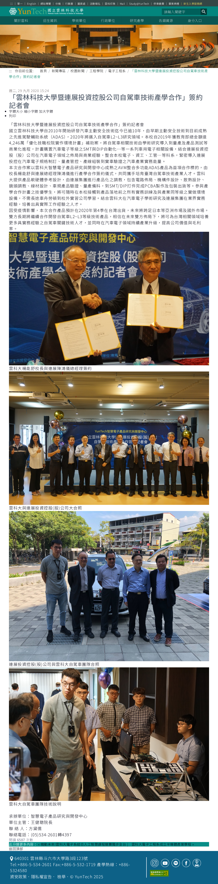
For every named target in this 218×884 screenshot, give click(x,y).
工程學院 (96, 70)
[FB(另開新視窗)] (186, 863)
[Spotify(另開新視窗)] (176, 863)
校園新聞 (77, 70)
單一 (20, 3)
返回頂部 (16, 849)
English (31, 3)
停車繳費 (158, 3)
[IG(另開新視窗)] (154, 863)
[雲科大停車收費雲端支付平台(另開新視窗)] (197, 863)
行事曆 (69, 3)
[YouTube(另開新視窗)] (165, 863)
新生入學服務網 (193, 3)
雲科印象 (110, 3)
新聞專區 (59, 70)
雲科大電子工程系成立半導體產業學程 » (163, 844)
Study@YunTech (139, 3)
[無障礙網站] (159, 873)
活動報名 (95, 3)
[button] (204, 12)
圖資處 (81, 3)
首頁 (43, 70)
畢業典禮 (174, 3)
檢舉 (61, 877)
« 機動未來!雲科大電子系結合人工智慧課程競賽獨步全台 (82, 844)
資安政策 (18, 877)
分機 (58, 3)
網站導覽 (45, 3)
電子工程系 (117, 70)
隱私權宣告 (41, 877)
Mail (122, 3)
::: (11, 3)
